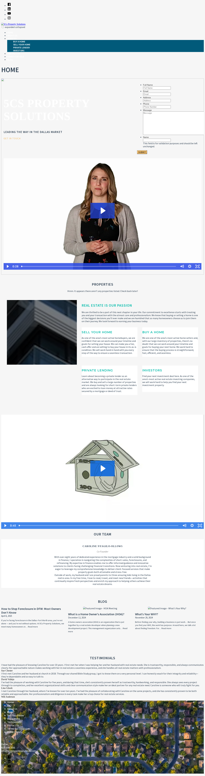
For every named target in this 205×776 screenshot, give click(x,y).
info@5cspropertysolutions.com (18, 751)
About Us (12, 35)
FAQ (9, 705)
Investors (18, 50)
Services (12, 38)
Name (146, 137)
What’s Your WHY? (146, 614)
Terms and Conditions (18, 728)
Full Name (148, 85)
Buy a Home (19, 41)
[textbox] (68, 138)
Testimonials (14, 722)
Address (147, 97)
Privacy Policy (14, 732)
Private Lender (21, 47)
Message (147, 110)
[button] (3, 27)
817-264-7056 (8, 747)
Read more (33, 626)
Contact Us (13, 53)
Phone (146, 104)
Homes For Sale (15, 56)
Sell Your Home (21, 44)
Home (10, 32)
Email (145, 91)
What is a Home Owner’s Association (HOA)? (96, 614)
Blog (10, 59)
